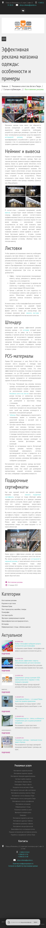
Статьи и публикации (12, 89)
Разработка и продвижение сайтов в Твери (23, 835)
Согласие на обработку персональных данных (23, 866)
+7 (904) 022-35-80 (23, 857)
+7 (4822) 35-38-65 (24, 852)
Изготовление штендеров (23, 804)
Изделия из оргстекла (9, 603)
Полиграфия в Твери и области (23, 785)
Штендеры (5, 624)
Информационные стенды (23, 807)
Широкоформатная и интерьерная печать (15, 621)
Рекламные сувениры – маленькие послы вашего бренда (28, 741)
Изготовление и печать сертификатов (23, 801)
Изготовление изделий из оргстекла (23, 818)
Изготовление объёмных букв (23, 782)
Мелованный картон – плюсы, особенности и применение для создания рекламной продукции (29, 720)
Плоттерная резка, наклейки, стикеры (14, 609)
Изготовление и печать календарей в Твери (23, 798)
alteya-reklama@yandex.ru (28, 5)
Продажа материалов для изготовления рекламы (23, 832)
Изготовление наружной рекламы (23, 771)
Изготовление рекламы (15, 582)
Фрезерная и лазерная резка (23, 812)
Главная (5, 86)
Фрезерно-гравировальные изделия (13, 618)
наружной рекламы (11, 561)
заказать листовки (32, 313)
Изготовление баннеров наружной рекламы (23, 776)
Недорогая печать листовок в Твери (23, 787)
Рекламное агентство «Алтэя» (19, 393)
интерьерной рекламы (14, 137)
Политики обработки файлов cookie (26, 922)
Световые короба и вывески (23, 779)
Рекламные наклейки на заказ (23, 810)
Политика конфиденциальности (23, 864)
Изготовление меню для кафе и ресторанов (23, 790)
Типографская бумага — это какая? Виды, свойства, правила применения (29, 700)
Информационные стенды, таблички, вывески (16, 627)
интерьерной (35, 559)
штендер (26, 330)
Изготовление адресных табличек (23, 821)
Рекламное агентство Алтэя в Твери (26, 86)
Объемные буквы (7, 606)
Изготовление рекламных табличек (23, 824)
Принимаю (35, 922)
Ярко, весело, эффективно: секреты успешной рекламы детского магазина (27, 661)
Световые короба (7, 615)
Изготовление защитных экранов (23, 773)
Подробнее (6, 654)
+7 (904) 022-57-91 (23, 854)
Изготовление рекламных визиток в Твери (23, 793)
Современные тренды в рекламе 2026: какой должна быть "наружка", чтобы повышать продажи (27, 679)
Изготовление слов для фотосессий (23, 826)
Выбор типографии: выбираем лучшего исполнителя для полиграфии (28, 645)
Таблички (12, 415)
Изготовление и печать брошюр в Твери (23, 796)
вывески (7, 213)
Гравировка (23, 815)
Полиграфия (5, 612)
